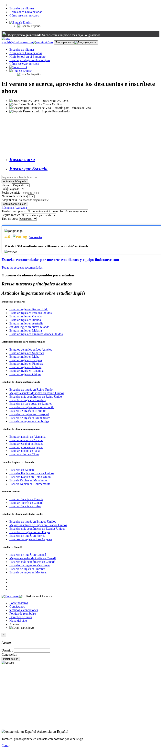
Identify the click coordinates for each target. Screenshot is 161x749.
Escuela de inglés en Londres (27, 400)
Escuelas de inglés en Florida (27, 535)
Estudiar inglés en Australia (26, 323)
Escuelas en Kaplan (21, 469)
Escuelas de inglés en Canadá (27, 554)
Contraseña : (9, 654)
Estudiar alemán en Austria (26, 440)
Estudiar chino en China (24, 454)
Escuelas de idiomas (21, 8)
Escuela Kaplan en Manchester (28, 480)
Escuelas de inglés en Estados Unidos (32, 521)
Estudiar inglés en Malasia (25, 330)
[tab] (84, 159)
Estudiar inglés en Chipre (25, 374)
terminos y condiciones (23, 610)
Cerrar (5, 745)
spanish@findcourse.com (17, 42)
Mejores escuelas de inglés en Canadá (32, 558)
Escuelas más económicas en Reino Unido (35, 396)
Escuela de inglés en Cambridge (29, 421)
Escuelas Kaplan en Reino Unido (30, 476)
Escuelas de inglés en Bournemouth (31, 407)
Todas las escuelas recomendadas (22, 267)
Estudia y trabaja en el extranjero (29, 60)
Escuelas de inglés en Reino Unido (31, 389)
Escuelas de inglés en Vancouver (29, 565)
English (27, 22)
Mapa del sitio (18, 620)
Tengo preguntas (65, 42)
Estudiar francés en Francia (26, 499)
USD (23, 67)
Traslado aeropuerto (14, 211)
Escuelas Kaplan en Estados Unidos (31, 473)
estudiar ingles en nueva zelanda (29, 327)
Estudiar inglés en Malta (24, 356)
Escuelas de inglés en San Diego (29, 532)
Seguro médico (11, 215)
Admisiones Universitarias (25, 12)
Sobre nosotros (18, 603)
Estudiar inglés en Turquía (25, 360)
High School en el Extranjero (27, 56)
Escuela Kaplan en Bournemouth (29, 484)
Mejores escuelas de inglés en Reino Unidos (36, 393)
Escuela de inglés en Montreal (28, 572)
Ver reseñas (35, 237)
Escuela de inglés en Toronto (27, 568)
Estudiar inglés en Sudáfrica (26, 353)
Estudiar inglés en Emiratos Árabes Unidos (36, 334)
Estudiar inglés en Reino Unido (28, 309)
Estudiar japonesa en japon (26, 447)
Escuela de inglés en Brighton (27, 410)
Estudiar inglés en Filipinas (26, 363)
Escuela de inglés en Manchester (29, 417)
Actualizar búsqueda (14, 181)
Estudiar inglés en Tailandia (26, 370)
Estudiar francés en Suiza (25, 506)
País (4, 188)
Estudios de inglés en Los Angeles (30, 349)
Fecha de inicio (11, 192)
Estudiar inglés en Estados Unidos (30, 312)
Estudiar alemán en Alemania (27, 436)
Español (35, 26)
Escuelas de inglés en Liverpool (29, 414)
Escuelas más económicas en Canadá (32, 561)
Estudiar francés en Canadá (26, 502)
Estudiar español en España (26, 443)
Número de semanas (14, 196)
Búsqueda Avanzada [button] (14, 207)
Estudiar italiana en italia (24, 450)
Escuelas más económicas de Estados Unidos (37, 528)
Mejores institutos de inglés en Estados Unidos (38, 525)
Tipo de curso (10, 218)
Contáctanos (17, 606)
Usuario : (7, 650)
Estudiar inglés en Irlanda (25, 320)
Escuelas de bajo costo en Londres (30, 403)
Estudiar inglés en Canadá (25, 316)
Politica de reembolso (22, 613)
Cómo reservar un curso (24, 15)
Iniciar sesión (10, 658)
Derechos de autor (20, 617)
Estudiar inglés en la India (25, 367)
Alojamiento (9, 199)
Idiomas (6, 185)
